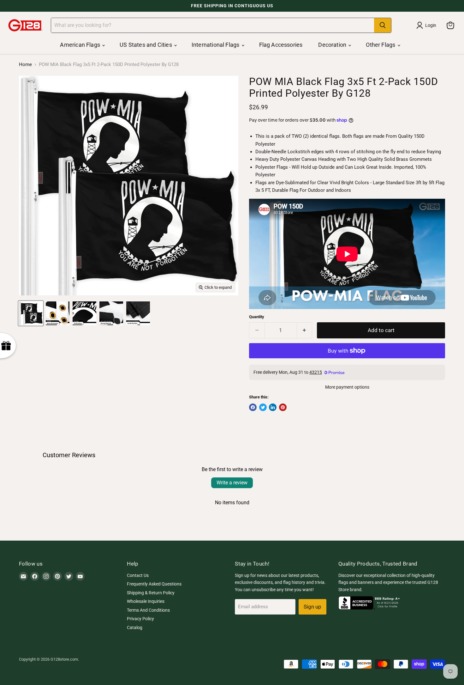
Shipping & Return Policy (151, 592)
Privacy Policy (140, 618)
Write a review (232, 483)
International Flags (216, 44)
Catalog (134, 627)
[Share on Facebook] (253, 407)
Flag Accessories (281, 44)
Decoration (333, 44)
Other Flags (381, 44)
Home (25, 64)
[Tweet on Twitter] (263, 407)
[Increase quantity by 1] (304, 330)
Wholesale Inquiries (145, 601)
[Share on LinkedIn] (273, 407)
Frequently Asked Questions (154, 583)
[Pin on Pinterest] (283, 407)
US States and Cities (146, 44)
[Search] (382, 25)
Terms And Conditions (148, 610)
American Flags (80, 44)
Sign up (312, 606)
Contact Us (138, 575)
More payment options (347, 387)
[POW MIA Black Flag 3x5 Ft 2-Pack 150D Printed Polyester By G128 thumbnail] (30, 313)
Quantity (256, 316)
